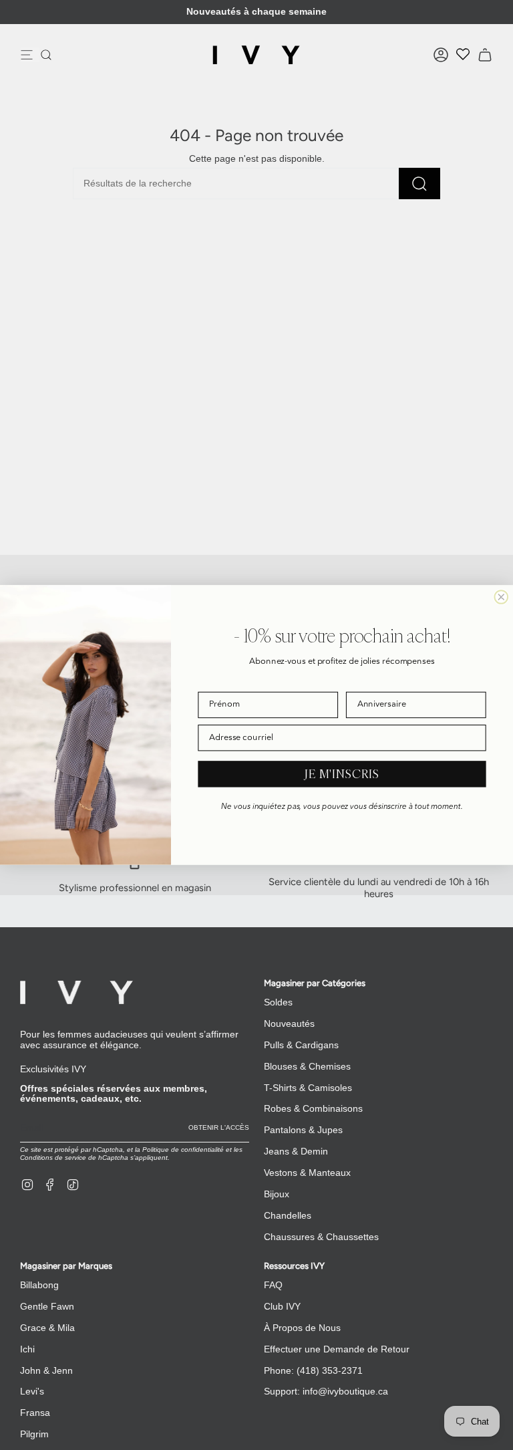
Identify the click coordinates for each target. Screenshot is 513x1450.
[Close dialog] (501, 597)
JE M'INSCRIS (342, 773)
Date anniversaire (379, 682)
